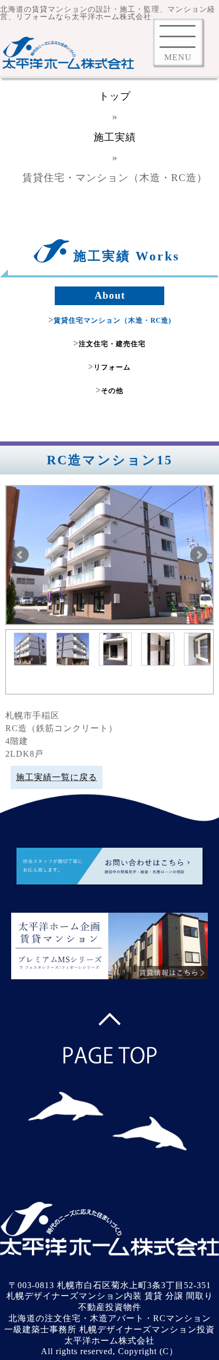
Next (198, 554)
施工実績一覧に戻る (56, 777)
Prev (20, 554)
